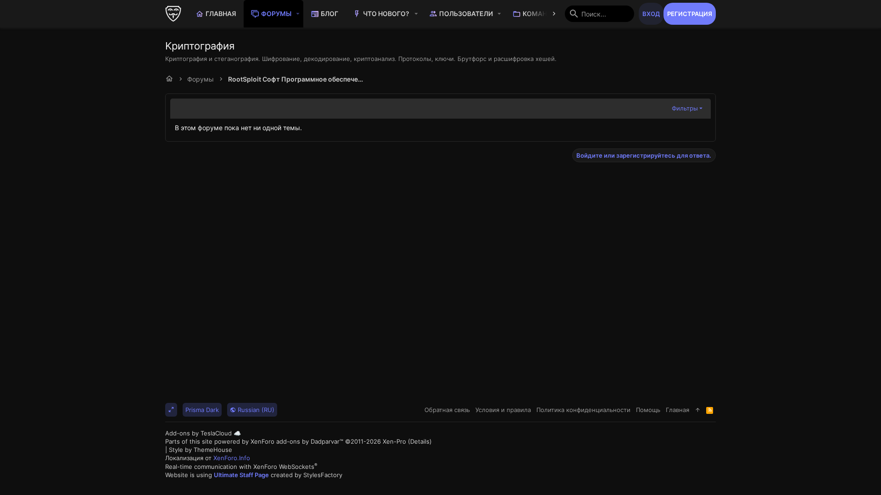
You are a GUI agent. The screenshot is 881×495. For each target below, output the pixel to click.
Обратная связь (447, 409)
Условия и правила (503, 409)
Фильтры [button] (685, 108)
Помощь (648, 409)
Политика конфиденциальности (583, 409)
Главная (677, 409)
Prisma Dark (202, 409)
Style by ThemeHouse (200, 449)
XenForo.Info (231, 458)
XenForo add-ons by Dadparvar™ (297, 441)
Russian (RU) (255, 409)
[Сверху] (697, 410)
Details (419, 441)
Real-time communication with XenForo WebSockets (241, 466)
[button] (298, 13)
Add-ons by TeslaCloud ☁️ (203, 433)
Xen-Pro (394, 441)
